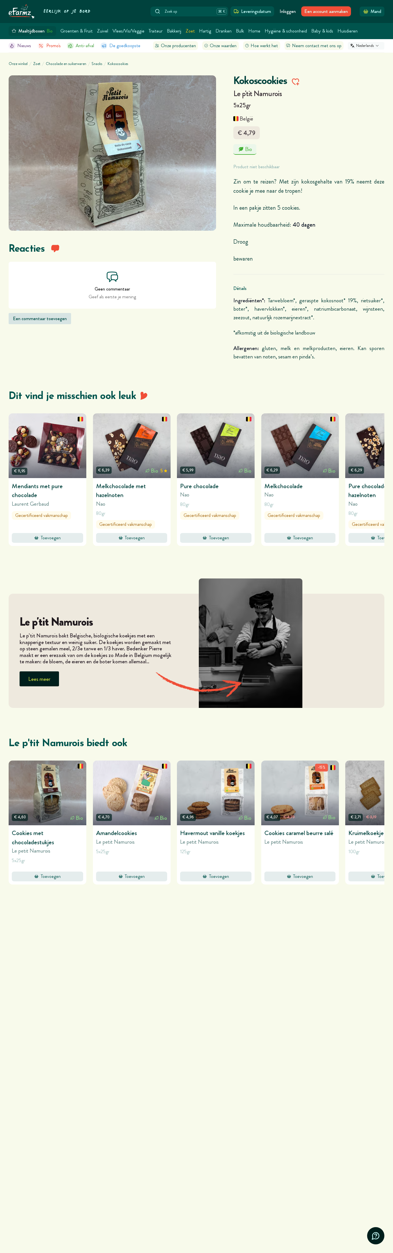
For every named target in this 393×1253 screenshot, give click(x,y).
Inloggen (288, 11)
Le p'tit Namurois (257, 93)
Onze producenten (178, 45)
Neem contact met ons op (317, 45)
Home (254, 31)
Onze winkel (18, 63)
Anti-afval (85, 45)
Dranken (223, 31)
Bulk (240, 31)
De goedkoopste (124, 45)
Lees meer (39, 679)
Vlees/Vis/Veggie (128, 31)
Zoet (190, 31)
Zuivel (102, 31)
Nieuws (24, 45)
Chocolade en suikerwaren (66, 63)
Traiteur (156, 31)
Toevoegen (51, 537)
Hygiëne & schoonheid (286, 31)
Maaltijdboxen (35, 31)
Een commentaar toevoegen (40, 318)
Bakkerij (174, 31)
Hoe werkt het (264, 45)
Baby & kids (322, 31)
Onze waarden (223, 45)
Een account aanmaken (326, 11)
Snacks (96, 63)
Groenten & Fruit (76, 31)
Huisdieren (347, 31)
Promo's (53, 45)
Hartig (205, 31)
